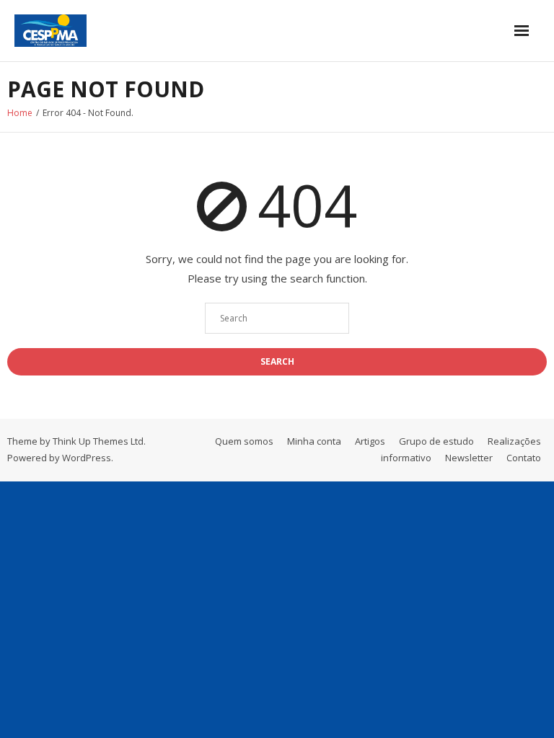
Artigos (370, 441)
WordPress (86, 457)
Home (19, 113)
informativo (406, 457)
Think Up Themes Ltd (98, 441)
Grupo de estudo (436, 441)
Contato (523, 457)
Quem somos (244, 441)
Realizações (514, 441)
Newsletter (469, 457)
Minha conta (314, 441)
